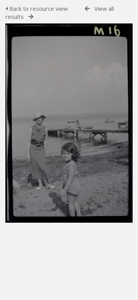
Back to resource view (38, 8)
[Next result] (30, 17)
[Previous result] (87, 9)
